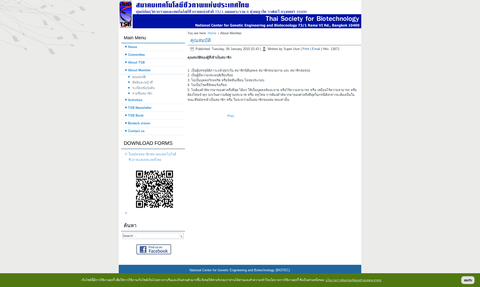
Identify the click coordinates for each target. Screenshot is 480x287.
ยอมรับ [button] (468, 280)
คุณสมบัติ (139, 77)
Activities (135, 100)
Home (132, 47)
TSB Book (136, 115)
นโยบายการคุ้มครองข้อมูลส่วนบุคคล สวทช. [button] (354, 280)
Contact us (136, 131)
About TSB (136, 62)
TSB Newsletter (140, 108)
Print (306, 49)
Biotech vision (139, 123)
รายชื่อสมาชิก (142, 93)
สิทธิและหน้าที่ (142, 82)
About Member (139, 70)
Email (316, 49)
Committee (136, 55)
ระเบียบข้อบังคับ (143, 88)
